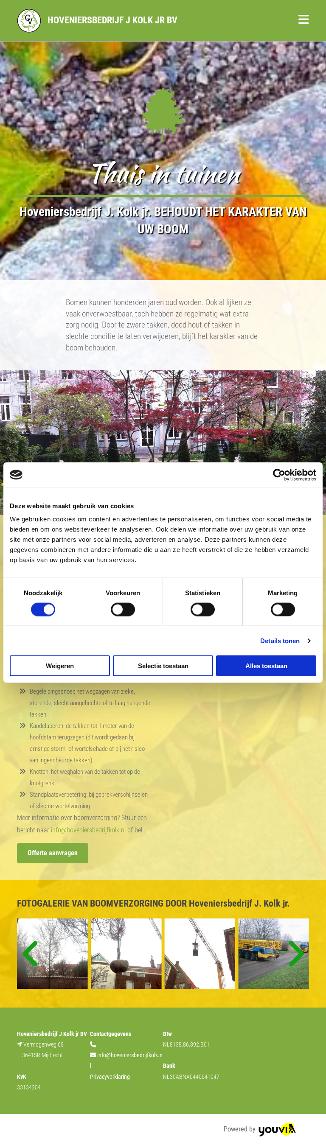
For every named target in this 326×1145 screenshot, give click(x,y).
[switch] (123, 609)
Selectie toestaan (163, 665)
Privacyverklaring (110, 1076)
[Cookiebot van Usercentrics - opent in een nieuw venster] (279, 474)
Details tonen (280, 640)
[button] (248, 21)
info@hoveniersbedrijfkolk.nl (88, 830)
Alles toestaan (266, 665)
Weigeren (60, 665)
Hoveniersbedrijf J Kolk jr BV (112, 20)
